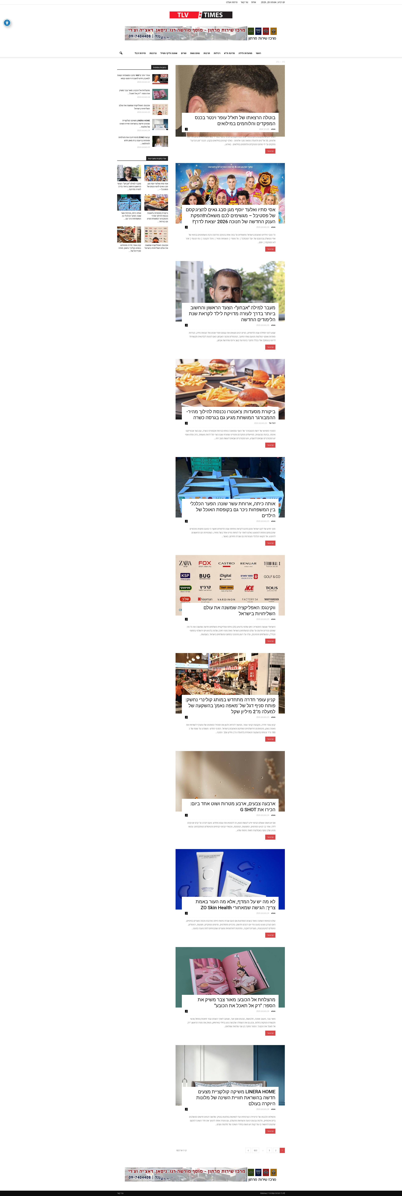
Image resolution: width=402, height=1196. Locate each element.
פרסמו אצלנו (232, 2)
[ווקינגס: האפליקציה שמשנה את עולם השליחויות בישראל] (230, 585)
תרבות (207, 53)
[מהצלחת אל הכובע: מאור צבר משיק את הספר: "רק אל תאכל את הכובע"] (230, 977)
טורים (183, 53)
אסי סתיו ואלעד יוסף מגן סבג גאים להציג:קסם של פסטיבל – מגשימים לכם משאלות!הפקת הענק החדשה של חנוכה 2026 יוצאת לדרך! (230, 215)
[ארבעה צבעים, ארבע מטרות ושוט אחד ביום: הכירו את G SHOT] (230, 781)
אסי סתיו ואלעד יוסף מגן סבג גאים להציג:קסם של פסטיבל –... (157, 187)
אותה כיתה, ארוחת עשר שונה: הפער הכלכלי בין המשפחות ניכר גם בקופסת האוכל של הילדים (232, 509)
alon (273, 129)
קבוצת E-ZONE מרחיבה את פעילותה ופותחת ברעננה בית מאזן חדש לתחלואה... (134, 140)
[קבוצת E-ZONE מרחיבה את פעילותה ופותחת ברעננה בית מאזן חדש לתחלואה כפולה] (160, 141)
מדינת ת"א (229, 53)
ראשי (258, 53)
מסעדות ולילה (245, 53)
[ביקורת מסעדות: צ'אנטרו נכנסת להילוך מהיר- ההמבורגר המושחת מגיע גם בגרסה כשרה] (230, 389)
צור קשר (244, 2)
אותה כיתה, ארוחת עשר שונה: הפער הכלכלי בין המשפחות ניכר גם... (131, 216)
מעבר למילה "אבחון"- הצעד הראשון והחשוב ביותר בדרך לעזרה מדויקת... (129, 187)
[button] (121, 53)
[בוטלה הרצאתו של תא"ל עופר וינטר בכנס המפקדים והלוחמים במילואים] (230, 101)
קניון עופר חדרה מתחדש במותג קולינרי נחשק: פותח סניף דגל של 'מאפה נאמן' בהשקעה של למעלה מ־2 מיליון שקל (230, 705)
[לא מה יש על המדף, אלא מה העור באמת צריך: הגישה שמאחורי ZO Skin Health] (230, 879)
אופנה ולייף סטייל (168, 53)
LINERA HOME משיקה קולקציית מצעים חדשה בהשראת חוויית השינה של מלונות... (135, 123)
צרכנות (153, 53)
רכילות (217, 53)
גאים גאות (195, 53)
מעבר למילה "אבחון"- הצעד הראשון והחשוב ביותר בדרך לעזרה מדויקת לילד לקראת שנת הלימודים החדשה (232, 313)
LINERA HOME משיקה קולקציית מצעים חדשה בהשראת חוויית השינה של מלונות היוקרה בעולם (235, 1097)
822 (255, 1150)
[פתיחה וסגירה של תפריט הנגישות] (7, 23)
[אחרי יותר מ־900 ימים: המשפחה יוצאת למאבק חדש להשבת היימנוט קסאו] (160, 79)
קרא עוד (270, 151)
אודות (253, 2)
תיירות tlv (140, 53)
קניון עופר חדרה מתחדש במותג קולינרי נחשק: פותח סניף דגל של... (130, 248)
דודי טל (272, 423)
